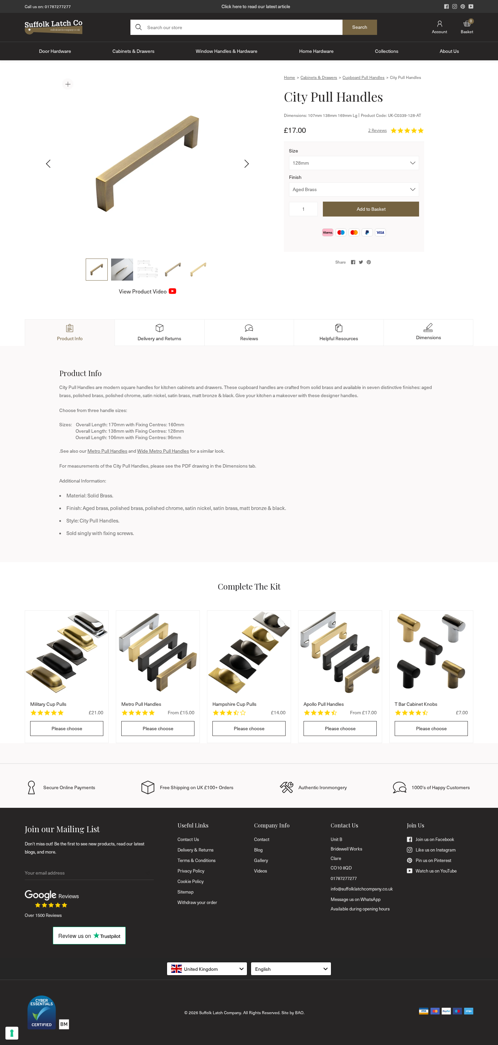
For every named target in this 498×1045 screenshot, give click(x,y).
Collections (386, 51)
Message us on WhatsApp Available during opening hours (360, 904)
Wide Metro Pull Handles (163, 451)
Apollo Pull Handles (324, 704)
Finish (295, 177)
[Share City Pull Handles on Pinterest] (369, 262)
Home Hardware (316, 51)
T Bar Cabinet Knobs (416, 704)
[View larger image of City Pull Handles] (147, 164)
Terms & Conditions (196, 860)
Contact (261, 839)
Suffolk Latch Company (220, 1012)
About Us (449, 51)
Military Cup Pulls (48, 704)
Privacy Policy (191, 871)
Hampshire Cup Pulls (234, 704)
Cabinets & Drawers (133, 51)
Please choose (66, 728)
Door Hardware (55, 51)
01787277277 (58, 6)
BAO (299, 1012)
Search (359, 27)
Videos (260, 871)
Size (293, 150)
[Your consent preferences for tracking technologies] (11, 1033)
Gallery (261, 860)
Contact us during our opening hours (256, 6)
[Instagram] (454, 6)
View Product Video (143, 291)
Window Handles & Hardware (226, 51)
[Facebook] (446, 6)
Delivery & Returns (195, 850)
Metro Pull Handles (107, 451)
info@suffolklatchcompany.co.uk (362, 889)
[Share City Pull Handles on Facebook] (353, 262)
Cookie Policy (191, 881)
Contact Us (188, 839)
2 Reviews (377, 130)
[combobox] (207, 969)
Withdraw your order (197, 902)
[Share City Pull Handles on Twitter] (361, 262)
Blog (258, 850)
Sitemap (185, 892)
